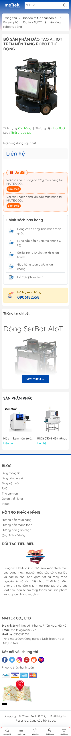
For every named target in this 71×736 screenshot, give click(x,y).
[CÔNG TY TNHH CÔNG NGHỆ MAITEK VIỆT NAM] (12, 5)
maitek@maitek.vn (23, 630)
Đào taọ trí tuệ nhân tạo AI (39, 18)
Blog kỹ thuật (11, 483)
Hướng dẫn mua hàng (16, 520)
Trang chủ (10, 18)
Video (6, 503)
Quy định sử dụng (13, 535)
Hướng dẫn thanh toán (17, 525)
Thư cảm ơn (10, 493)
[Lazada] (41, 660)
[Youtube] (26, 660)
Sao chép (13, 189)
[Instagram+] (19, 660)
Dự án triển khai (12, 498)
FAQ (4, 488)
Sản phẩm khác (17, 398)
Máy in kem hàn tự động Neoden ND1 (18, 438)
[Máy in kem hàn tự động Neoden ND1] (18, 420)
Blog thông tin (11, 473)
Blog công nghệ (12, 478)
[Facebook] (5, 660)
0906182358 (28, 297)
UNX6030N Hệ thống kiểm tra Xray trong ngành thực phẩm (52, 438)
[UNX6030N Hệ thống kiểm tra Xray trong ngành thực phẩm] (52, 420)
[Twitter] (12, 660)
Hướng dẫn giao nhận (16, 530)
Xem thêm (34, 379)
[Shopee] (34, 660)
